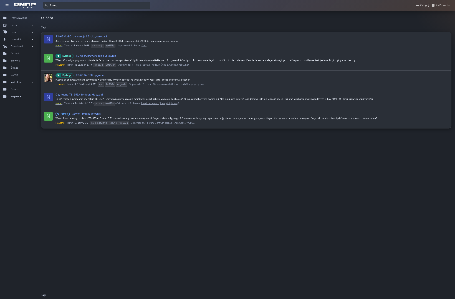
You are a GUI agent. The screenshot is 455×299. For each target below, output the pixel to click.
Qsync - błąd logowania (81, 113)
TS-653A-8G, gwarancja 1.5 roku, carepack (81, 36)
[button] (7, 5)
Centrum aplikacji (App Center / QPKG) (175, 123)
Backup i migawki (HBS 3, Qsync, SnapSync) (166, 64)
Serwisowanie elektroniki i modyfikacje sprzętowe (178, 84)
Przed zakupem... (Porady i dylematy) (160, 103)
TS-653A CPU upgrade (83, 75)
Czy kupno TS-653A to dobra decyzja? (79, 94)
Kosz (143, 45)
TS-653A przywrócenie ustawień (89, 55)
